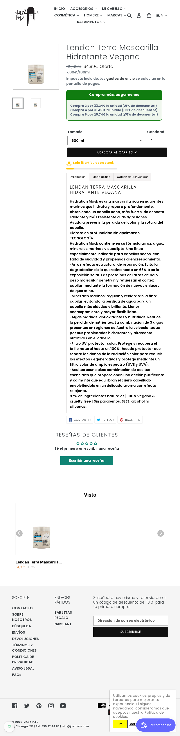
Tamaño (75, 131)
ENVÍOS (18, 632)
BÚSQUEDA (21, 626)
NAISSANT (63, 624)
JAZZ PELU (31, 722)
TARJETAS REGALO (63, 615)
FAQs (16, 674)
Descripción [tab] (78, 177)
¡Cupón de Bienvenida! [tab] (132, 177)
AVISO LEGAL (23, 668)
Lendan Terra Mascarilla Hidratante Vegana (37, 562)
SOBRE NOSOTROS (22, 617)
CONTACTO (22, 608)
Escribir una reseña (86, 460)
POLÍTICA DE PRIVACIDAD (23, 659)
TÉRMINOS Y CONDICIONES (24, 648)
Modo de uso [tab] (101, 177)
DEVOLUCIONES (25, 638)
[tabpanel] (117, 297)
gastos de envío (120, 78)
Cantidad (155, 131)
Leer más (136, 724)
